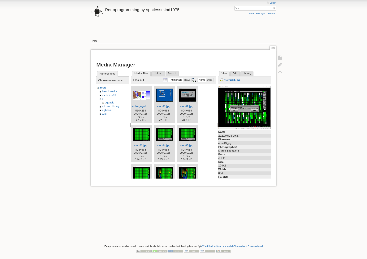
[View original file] (244, 107)
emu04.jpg (164, 145)
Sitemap (272, 13)
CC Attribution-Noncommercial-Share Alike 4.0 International (232, 246)
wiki (104, 113)
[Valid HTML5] (191, 250)
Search (274, 8)
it (102, 98)
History (247, 73)
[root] (102, 87)
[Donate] (159, 250)
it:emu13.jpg (232, 79)
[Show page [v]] (280, 57)
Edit (235, 73)
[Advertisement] (183, 30)
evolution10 (109, 95)
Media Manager (257, 13)
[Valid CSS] (207, 250)
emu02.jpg (186, 106)
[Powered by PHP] (175, 250)
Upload (158, 73)
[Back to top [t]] (280, 72)
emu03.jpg (141, 145)
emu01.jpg (164, 106)
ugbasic (109, 102)
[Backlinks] (280, 65)
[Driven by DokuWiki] (223, 250)
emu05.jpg (186, 145)
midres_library (110, 106)
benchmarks (109, 91)
